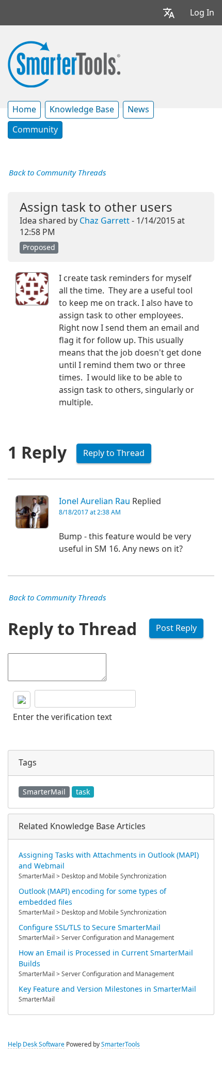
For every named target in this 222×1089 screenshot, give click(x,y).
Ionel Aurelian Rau (94, 501)
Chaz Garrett (105, 221)
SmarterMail (44, 792)
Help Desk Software (36, 1044)
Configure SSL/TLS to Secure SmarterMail (90, 927)
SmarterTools (120, 1044)
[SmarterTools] (64, 63)
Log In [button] (202, 13)
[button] (168, 12)
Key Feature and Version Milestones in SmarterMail (107, 989)
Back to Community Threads (57, 173)
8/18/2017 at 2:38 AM (90, 512)
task (83, 792)
